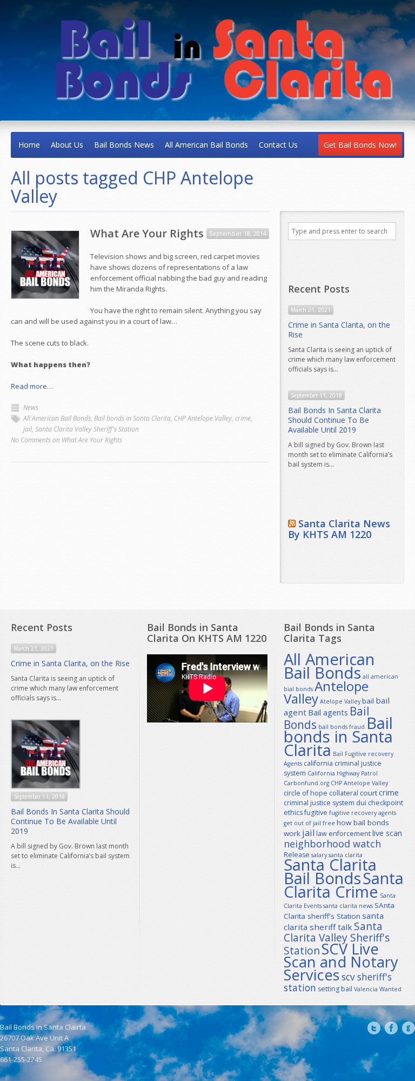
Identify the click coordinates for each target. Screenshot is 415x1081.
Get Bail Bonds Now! (360, 145)
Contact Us (278, 145)
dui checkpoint (379, 802)
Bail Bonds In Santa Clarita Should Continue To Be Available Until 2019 (334, 420)
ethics (293, 812)
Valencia (366, 989)
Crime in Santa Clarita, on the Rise (339, 330)
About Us (67, 145)
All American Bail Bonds (206, 145)
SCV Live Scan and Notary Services (341, 962)
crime (243, 418)
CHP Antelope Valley (203, 418)
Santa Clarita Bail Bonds (330, 871)
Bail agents (328, 712)
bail (368, 701)
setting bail (335, 988)
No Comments (66, 440)
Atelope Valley (340, 701)
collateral (343, 793)
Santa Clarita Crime (344, 884)
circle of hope (305, 793)
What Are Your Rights (147, 233)
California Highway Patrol (342, 773)
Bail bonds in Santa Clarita (132, 418)
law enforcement (343, 833)
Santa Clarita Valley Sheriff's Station (87, 429)
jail (27, 429)
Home (29, 145)
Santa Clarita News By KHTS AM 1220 (339, 529)
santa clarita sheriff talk (334, 921)
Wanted (390, 989)
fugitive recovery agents (362, 813)
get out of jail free (309, 823)
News (30, 407)
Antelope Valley (326, 692)
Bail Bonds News (124, 145)
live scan (387, 833)
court (368, 793)
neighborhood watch (332, 843)
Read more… (32, 386)
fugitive (315, 812)
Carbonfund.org (306, 783)
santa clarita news (348, 906)
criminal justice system (319, 802)
